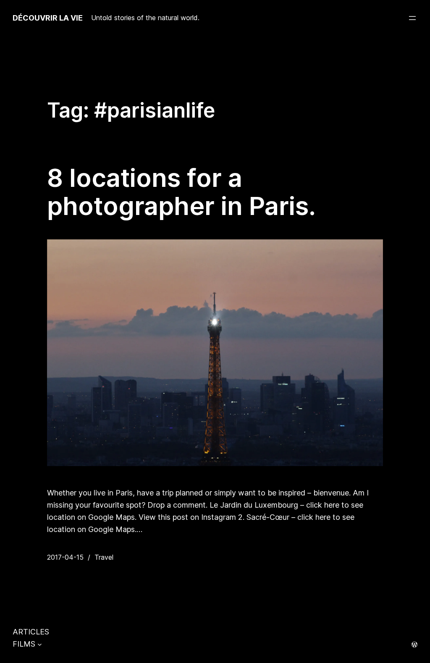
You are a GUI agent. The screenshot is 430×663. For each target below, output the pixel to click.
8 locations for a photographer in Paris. (181, 192)
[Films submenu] (39, 644)
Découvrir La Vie (48, 17)
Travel (103, 557)
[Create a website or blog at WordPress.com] (414, 644)
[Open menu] (412, 18)
